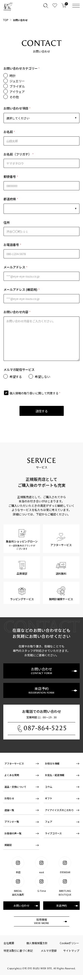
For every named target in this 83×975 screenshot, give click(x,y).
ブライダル (17, 86)
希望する (16, 376)
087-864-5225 (45, 728)
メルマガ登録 (49, 950)
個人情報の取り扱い (22, 393)
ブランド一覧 (11, 821)
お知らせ (9, 798)
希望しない (42, 376)
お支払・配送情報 (54, 775)
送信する (41, 411)
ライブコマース (53, 833)
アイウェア (17, 91)
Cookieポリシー (69, 943)
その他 (14, 97)
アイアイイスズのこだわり (59, 810)
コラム (48, 786)
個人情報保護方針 (37, 943)
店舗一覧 (9, 810)
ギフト (48, 798)
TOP (5, 20)
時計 (13, 75)
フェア (48, 821)
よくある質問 (11, 775)
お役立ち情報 (52, 763)
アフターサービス (14, 763)
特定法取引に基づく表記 (18, 950)
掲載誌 (8, 845)
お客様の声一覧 (12, 833)
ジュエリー (17, 81)
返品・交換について (15, 786)
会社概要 (9, 943)
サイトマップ (71, 950)
